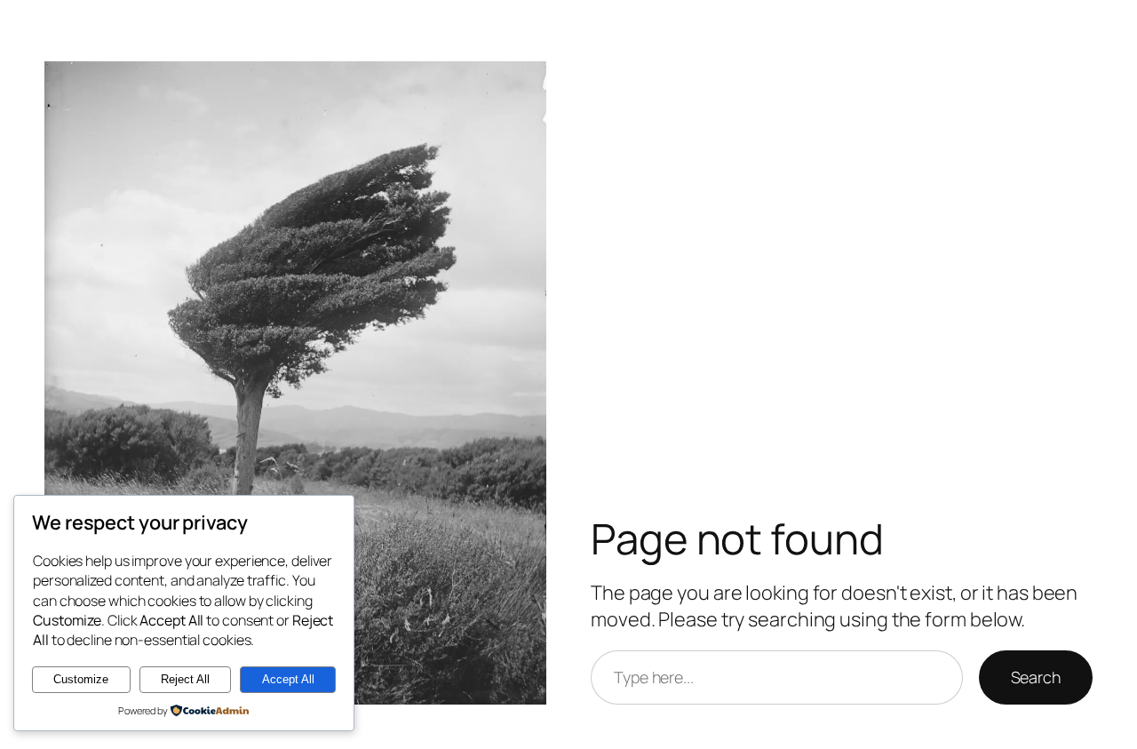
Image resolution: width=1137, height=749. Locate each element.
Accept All (288, 679)
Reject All (185, 679)
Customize (80, 679)
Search (1036, 677)
